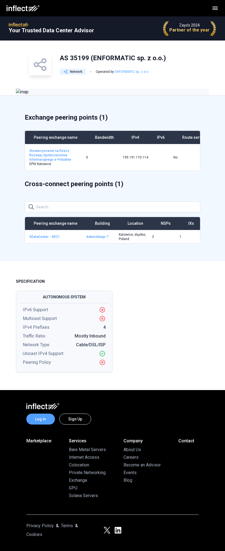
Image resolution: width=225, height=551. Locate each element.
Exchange (78, 480)
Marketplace (38, 440)
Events (130, 472)
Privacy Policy (40, 525)
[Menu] (215, 8)
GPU (73, 488)
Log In (40, 419)
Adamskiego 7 (97, 237)
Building (102, 223)
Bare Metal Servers (87, 449)
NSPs (166, 223)
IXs (191, 223)
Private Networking (87, 472)
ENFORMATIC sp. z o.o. (132, 72)
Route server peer (198, 137)
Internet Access (84, 457)
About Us (132, 449)
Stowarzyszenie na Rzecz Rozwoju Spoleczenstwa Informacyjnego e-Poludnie (50, 155)
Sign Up (75, 419)
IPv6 (161, 137)
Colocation (79, 465)
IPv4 (135, 137)
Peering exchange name (55, 137)
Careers (131, 457)
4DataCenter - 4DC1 (44, 237)
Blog (127, 480)
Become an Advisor (142, 465)
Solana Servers (83, 495)
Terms (67, 525)
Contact (186, 440)
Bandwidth (104, 137)
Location (135, 223)
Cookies (34, 534)
